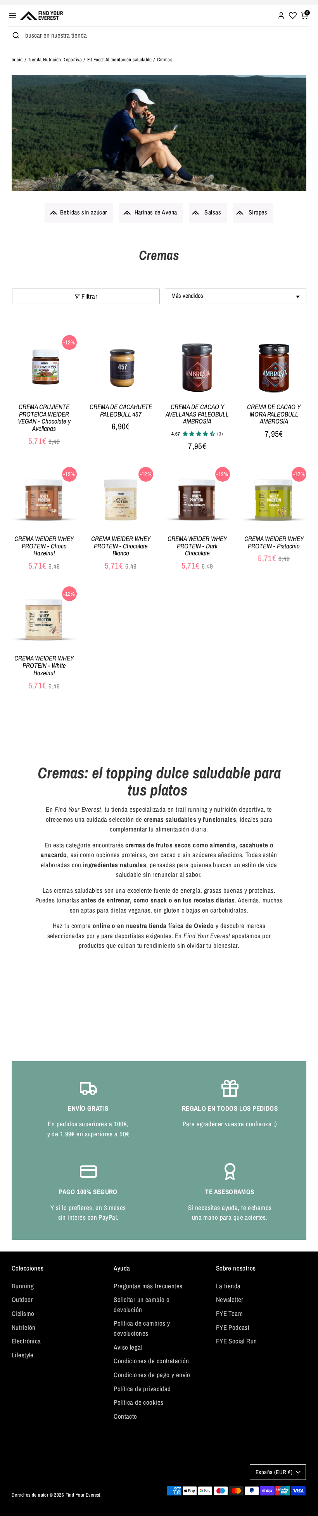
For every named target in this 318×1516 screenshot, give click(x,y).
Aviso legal (128, 1347)
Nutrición (24, 1327)
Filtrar (89, 296)
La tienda (228, 1285)
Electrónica (26, 1340)
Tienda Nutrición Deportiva (55, 59)
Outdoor (22, 1299)
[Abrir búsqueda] (14, 35)
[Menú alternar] (12, 15)
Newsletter (230, 1299)
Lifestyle (23, 1354)
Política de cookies (138, 1402)
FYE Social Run (236, 1340)
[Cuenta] (281, 14)
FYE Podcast (233, 1327)
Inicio (17, 59)
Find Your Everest (83, 1495)
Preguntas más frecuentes (148, 1285)
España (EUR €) (274, 1472)
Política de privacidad (142, 1388)
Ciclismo (23, 1313)
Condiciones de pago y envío (152, 1374)
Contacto (125, 1416)
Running (23, 1285)
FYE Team (229, 1313)
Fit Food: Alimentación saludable (119, 59)
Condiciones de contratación (151, 1360)
